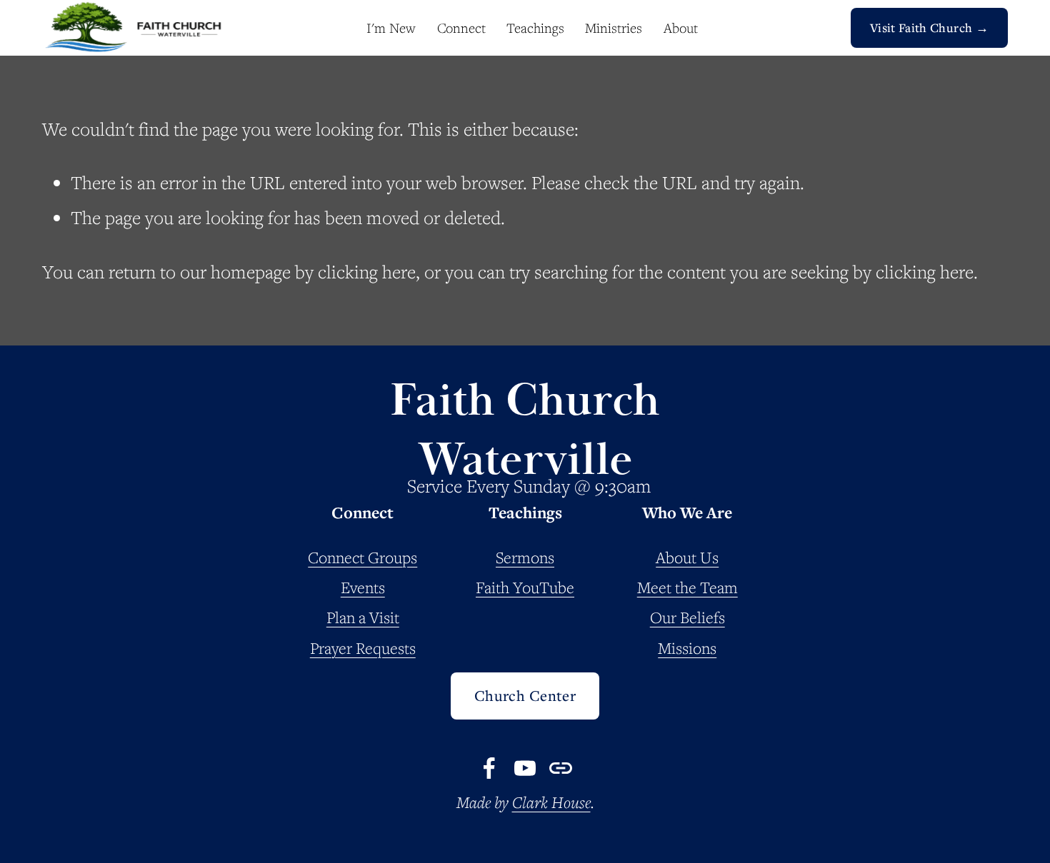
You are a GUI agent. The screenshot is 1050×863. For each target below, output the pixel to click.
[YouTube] (525, 768)
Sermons (525, 557)
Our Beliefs (687, 617)
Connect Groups (362, 557)
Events (363, 587)
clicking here (367, 271)
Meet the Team (687, 587)
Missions (687, 647)
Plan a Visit (362, 617)
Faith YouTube (525, 587)
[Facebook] (489, 768)
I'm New (391, 27)
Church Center (525, 695)
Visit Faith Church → (929, 27)
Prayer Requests (363, 647)
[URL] (560, 768)
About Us (687, 557)
